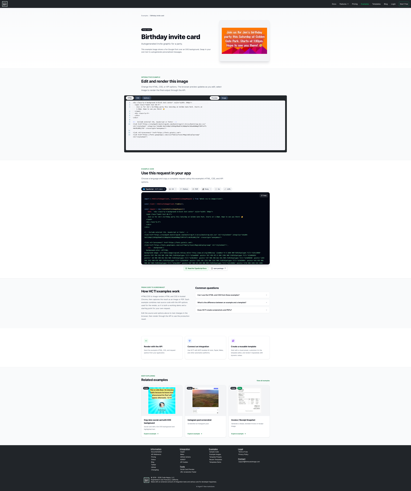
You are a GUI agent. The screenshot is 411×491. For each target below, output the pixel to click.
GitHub (153, 467)
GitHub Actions (185, 457)
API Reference (156, 454)
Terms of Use (243, 452)
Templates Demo (215, 462)
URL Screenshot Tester (188, 472)
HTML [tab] (130, 98)
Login (393, 4)
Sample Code (214, 452)
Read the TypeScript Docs (197, 268)
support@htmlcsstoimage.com (249, 462)
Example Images (215, 454)
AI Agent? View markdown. (205, 486)
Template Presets (215, 457)
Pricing (355, 4)
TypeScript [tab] (154, 189)
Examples (365, 4)
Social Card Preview (187, 469)
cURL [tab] (229, 189)
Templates (376, 4)
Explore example (150, 434)
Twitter (153, 465)
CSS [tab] (137, 98)
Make (182, 454)
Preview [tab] (214, 98)
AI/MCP (182, 459)
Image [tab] (224, 98)
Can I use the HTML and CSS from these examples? (218, 295)
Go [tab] (219, 189)
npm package (220, 268)
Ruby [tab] (209, 189)
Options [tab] (146, 98)
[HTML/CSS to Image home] (4, 4)
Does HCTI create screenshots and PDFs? (214, 310)
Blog (386, 4)
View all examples (263, 380)
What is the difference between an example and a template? (221, 302)
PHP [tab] (196, 189)
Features (343, 4)
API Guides (184, 462)
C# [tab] (175, 189)
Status (153, 459)
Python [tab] (185, 189)
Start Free (404, 4)
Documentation (156, 452)
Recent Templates (215, 459)
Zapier (182, 452)
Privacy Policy (243, 454)
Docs (334, 4)
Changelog (155, 470)
